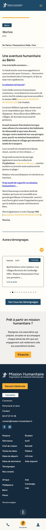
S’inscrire (23, 354)
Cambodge (34, 260)
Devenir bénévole (15, 386)
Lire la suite (12, 282)
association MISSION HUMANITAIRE (22, 214)
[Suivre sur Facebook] (4, 427)
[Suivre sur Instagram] (10, 427)
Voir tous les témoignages (23, 302)
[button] (10, 292)
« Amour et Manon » (25, 163)
